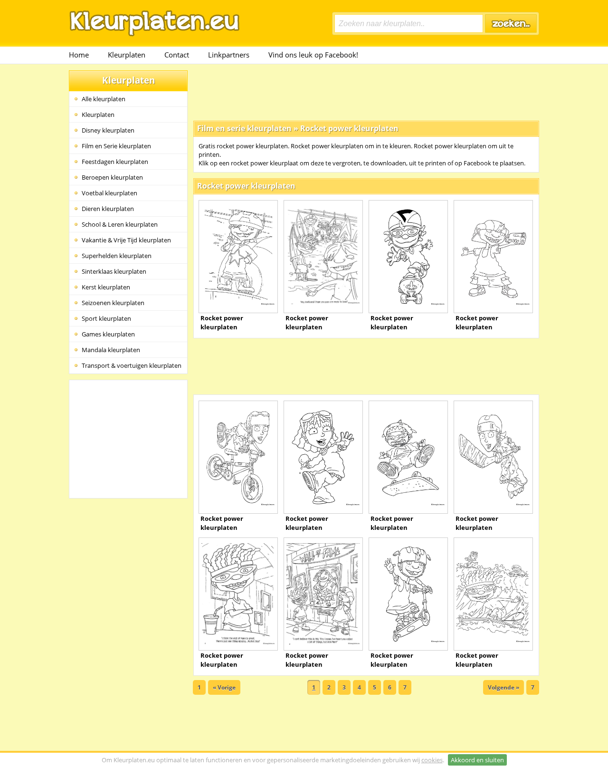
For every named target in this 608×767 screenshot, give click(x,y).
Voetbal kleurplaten (109, 193)
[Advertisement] (366, 91)
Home (79, 54)
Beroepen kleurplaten (112, 177)
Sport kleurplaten (106, 318)
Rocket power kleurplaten (349, 128)
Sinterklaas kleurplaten (114, 271)
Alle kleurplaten (103, 99)
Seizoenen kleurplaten (113, 302)
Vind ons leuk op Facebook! (313, 54)
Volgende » (503, 687)
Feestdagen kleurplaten (115, 161)
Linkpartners (228, 54)
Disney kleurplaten (108, 130)
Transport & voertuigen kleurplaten (131, 365)
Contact (176, 54)
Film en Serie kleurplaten (116, 146)
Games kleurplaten (108, 334)
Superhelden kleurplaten (117, 255)
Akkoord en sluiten (477, 760)
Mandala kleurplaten (111, 349)
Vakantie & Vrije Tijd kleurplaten (126, 240)
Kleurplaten (126, 54)
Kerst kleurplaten (106, 287)
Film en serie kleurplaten (244, 128)
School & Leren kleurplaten (120, 224)
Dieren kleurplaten (108, 208)
